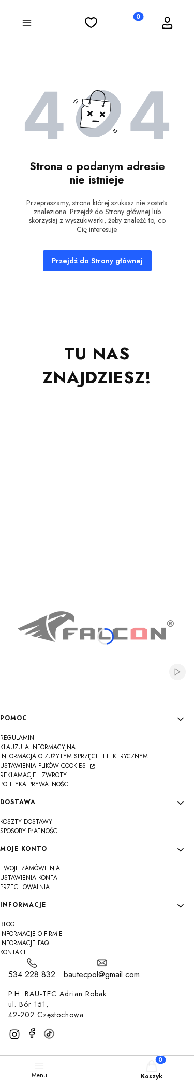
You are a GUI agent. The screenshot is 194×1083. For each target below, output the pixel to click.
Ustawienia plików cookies (44, 765)
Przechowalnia (25, 887)
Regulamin (17, 737)
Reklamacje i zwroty (33, 775)
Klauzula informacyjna (38, 747)
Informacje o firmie (31, 933)
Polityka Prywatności (35, 784)
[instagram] (14, 1034)
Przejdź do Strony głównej (97, 261)
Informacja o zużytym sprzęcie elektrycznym (74, 756)
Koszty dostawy (26, 821)
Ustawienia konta (28, 877)
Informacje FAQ (24, 943)
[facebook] (32, 1033)
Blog (7, 924)
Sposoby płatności (29, 831)
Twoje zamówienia (30, 868)
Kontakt (13, 952)
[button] (27, 24)
